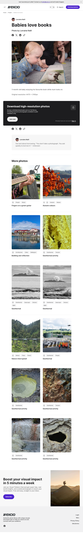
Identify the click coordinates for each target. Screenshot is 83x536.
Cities (26, 252)
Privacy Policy (75, 520)
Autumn (52, 202)
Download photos (73, 7)
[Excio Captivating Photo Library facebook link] (4, 526)
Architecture (19, 252)
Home (4, 12)
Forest (29, 355)
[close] (81, 2)
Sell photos (75, 523)
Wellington (33, 252)
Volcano (34, 302)
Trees (23, 355)
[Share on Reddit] (20, 35)
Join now (12, 119)
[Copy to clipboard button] (23, 35)
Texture (58, 252)
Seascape (27, 302)
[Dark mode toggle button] (52, 7)
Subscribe (9, 497)
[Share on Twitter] (16, 35)
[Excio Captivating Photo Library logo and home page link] (14, 7)
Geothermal (50, 252)
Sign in (74, 121)
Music (23, 202)
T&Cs (77, 518)
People (10, 12)
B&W (14, 305)
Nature (58, 202)
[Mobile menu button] (4, 7)
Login (77, 515)
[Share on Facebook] (13, 35)
